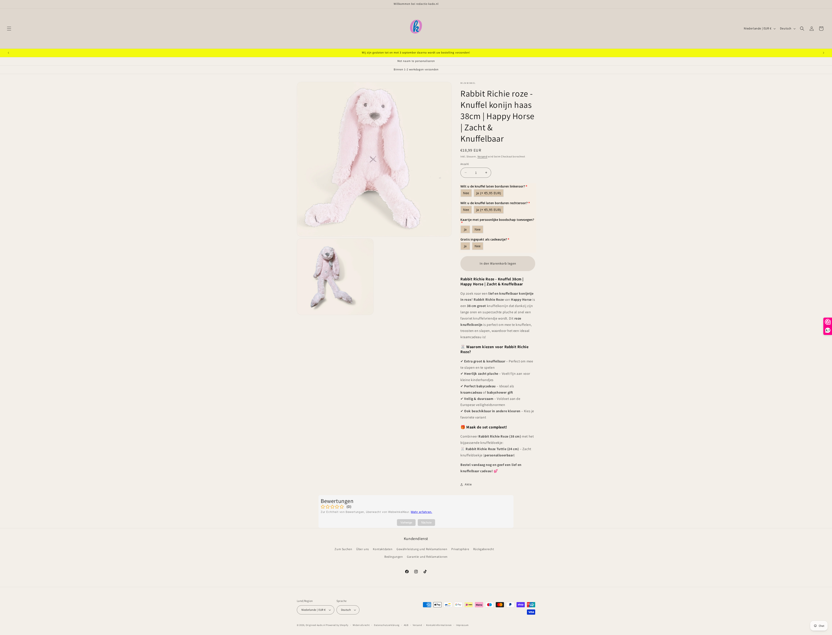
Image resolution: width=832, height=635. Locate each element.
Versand (483, 156)
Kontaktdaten (382, 549)
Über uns (362, 549)
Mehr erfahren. (421, 512)
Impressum (462, 625)
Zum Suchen (343, 549)
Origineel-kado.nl (316, 625)
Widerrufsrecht (361, 625)
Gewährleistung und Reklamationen (421, 549)
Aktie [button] (468, 484)
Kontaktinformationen (439, 625)
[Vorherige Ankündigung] (8, 53)
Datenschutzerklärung (387, 625)
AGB (406, 625)
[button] (9, 28)
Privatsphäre (460, 549)
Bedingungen (393, 557)
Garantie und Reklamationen (427, 557)
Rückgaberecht (483, 549)
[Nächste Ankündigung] (823, 53)
